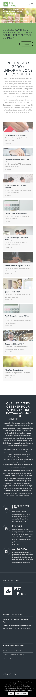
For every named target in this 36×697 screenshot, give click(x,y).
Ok (11, 693)
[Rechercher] (28, 4)
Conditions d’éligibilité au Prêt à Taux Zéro (14, 654)
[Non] (33, 688)
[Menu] (32, 4)
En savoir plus (21, 693)
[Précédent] (2, 16)
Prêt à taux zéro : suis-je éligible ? (11, 650)
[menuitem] (28, 4)
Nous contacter (8, 679)
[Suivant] (34, 16)
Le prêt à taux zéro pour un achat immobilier (14, 658)
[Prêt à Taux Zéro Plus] (15, 4)
